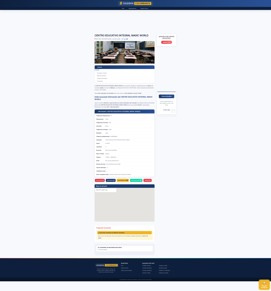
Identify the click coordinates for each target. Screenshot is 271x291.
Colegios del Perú (146, 265)
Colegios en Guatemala (164, 270)
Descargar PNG (135, 180)
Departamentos (132, 8)
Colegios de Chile (163, 265)
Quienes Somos (144, 8)
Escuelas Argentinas (147, 268)
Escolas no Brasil (146, 272)
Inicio (123, 8)
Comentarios (100, 81)
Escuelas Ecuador (163, 268)
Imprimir (147, 180)
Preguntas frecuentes (102, 78)
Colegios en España (163, 272)
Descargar (99, 180)
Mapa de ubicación (101, 75)
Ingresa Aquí (166, 42)
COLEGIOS (136, 3)
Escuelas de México (147, 270)
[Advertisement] (135, 21)
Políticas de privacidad (126, 270)
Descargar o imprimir (102, 73)
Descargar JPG (122, 180)
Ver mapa (124, 39)
